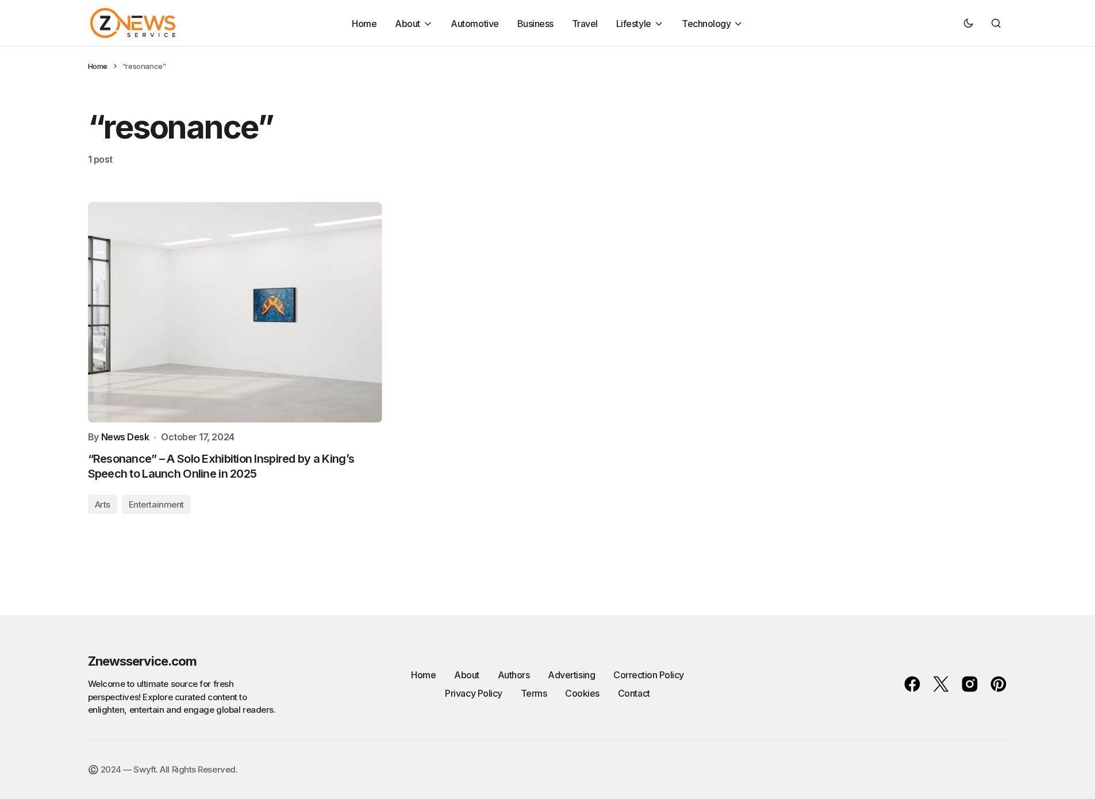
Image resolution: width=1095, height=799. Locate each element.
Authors (514, 675)
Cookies (582, 693)
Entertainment (156, 504)
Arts (102, 504)
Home (97, 66)
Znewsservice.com (142, 661)
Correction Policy (648, 675)
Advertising (571, 675)
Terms (534, 693)
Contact (634, 693)
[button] (968, 22)
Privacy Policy (473, 693)
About (466, 675)
